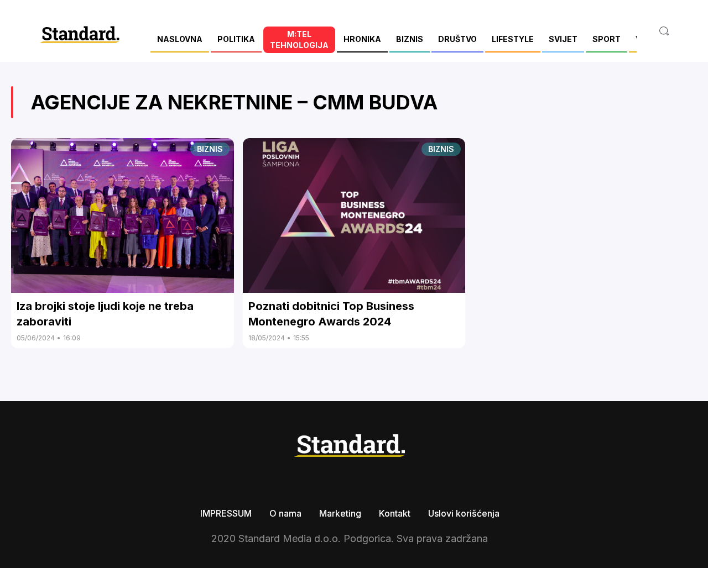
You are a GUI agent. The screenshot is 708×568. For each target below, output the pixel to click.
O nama (285, 513)
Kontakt (394, 513)
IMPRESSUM (226, 513)
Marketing (340, 513)
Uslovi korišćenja (463, 513)
